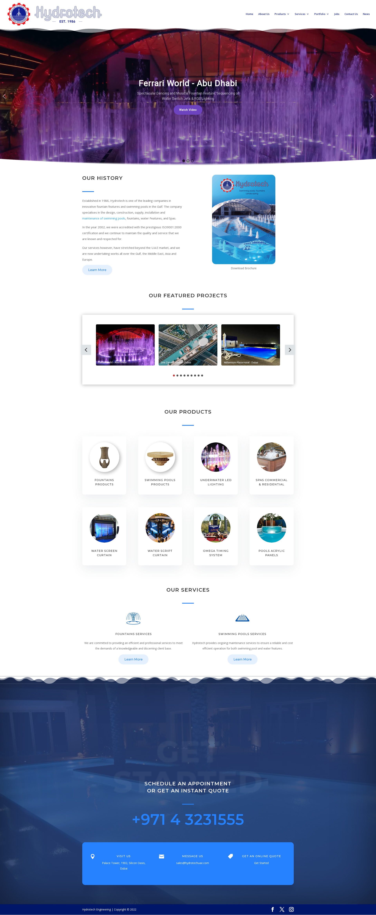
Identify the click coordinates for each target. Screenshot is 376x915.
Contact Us (351, 14)
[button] (188, 109)
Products (280, 14)
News (366, 14)
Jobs (336, 14)
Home (249, 14)
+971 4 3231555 (188, 819)
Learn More (97, 270)
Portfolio (319, 14)
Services (300, 14)
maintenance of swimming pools (103, 218)
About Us (263, 14)
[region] (188, 96)
